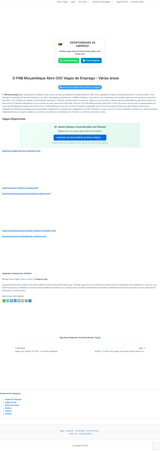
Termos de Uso (92, 431)
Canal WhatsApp (70, 60)
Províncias (82, 2)
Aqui (45, 279)
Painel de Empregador (102, 2)
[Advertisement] (80, 19)
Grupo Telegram (93, 60)
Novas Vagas (62, 2)
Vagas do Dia (121, 2)
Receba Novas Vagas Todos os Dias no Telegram (81, 87)
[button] (88, 1)
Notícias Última (137, 2)
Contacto (69, 431)
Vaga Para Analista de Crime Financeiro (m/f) (21, 151)
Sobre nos (73, 434)
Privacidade (80, 431)
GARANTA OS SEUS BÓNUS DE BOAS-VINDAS (80, 137)
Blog (73, 2)
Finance (8, 414)
